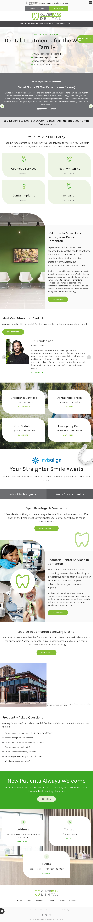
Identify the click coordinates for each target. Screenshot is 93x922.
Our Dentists (13, 332)
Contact (72, 900)
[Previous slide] (1, 24)
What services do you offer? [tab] (17, 761)
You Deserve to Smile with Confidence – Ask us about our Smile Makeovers (46, 122)
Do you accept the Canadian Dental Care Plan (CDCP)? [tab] (29, 733)
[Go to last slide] (2, 106)
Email (68, 838)
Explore (23, 174)
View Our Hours (46, 528)
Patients (51, 900)
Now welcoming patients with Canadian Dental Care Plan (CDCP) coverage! (45, 24)
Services (39, 900)
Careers (62, 900)
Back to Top (65, 910)
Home (19, 900)
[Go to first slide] (91, 24)
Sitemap (56, 910)
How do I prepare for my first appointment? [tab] (24, 756)
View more (45, 873)
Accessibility (39, 910)
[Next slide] (91, 106)
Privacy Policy (28, 910)
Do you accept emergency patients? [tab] (21, 751)
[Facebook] (42, 915)
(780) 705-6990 (70, 834)
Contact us (46, 652)
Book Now (58, 8)
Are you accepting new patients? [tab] (19, 738)
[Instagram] (46, 915)
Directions (22, 841)
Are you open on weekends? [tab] (17, 747)
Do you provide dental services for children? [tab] (24, 742)
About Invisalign (21, 494)
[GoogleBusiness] (50, 915)
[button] (85, 39)
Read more (45, 105)
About (29, 900)
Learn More (58, 299)
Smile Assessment (68, 494)
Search (48, 910)
